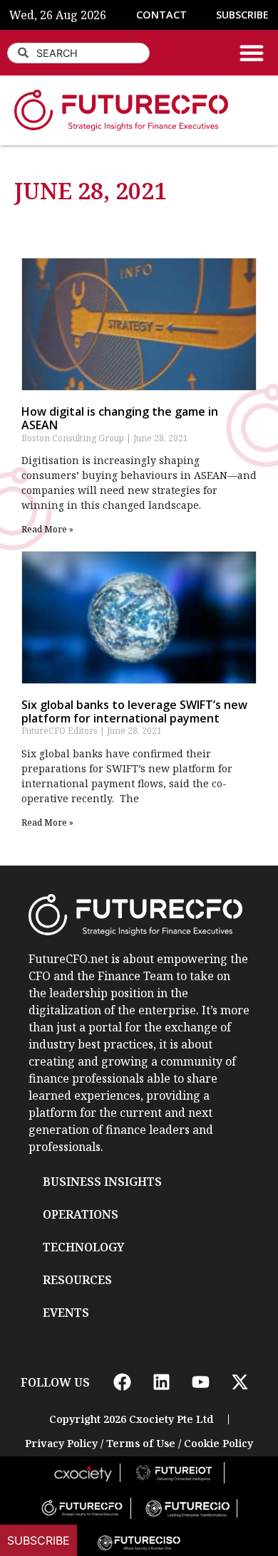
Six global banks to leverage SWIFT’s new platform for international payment (134, 711)
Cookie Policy (218, 1443)
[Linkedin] (161, 1382)
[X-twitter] (239, 1382)
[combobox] (78, 53)
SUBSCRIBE (242, 14)
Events (66, 1312)
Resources (77, 1280)
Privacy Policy (61, 1443)
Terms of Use (140, 1443)
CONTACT (161, 14)
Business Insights (102, 1181)
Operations (80, 1214)
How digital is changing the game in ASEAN (119, 418)
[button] (251, 52)
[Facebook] (122, 1382)
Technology (83, 1247)
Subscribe (38, 1540)
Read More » (47, 529)
